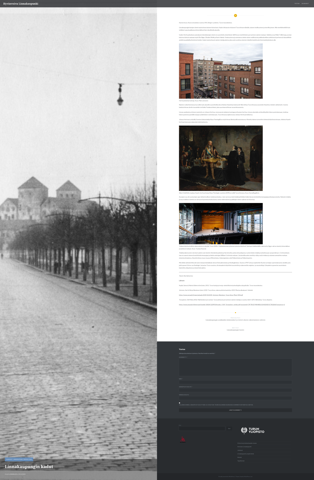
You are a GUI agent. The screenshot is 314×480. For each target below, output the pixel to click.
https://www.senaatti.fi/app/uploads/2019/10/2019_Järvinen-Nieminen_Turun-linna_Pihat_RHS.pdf (211, 295)
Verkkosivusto (184, 394)
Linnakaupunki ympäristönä (22, 459)
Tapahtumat (240, 461)
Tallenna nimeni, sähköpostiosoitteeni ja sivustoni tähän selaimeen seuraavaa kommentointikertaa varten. (216, 405)
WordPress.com (248, 476)
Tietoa (297, 3)
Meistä (239, 457)
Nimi (181, 379)
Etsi (180, 425)
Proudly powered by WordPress (226, 476)
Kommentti (183, 357)
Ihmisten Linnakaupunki (244, 446)
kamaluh (13, 474)
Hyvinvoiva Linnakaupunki (20, 3)
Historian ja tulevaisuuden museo (247, 443)
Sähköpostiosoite (185, 386)
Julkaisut (305, 3)
